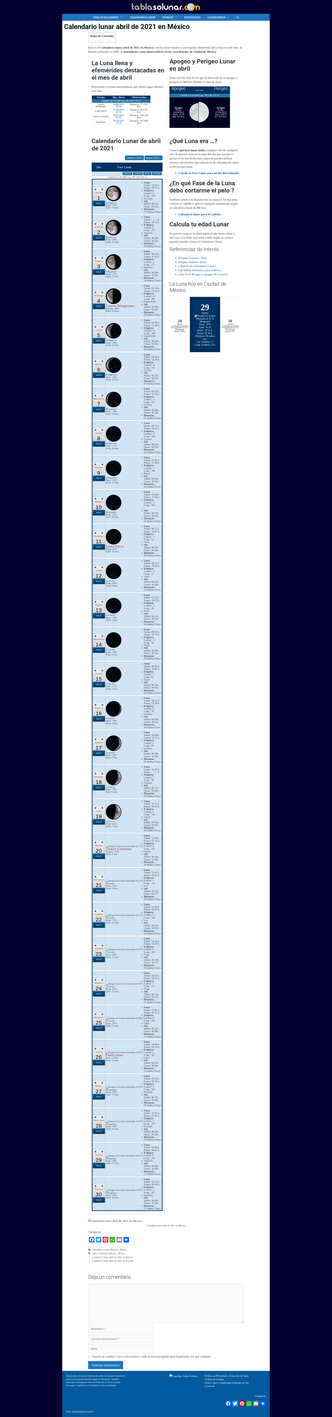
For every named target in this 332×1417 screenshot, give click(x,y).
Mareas (167, 17)
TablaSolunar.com (81, 1411)
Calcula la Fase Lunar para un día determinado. (208, 173)
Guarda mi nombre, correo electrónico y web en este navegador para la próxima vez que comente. (151, 1356)
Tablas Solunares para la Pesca (202, 270)
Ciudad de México (107, 1253)
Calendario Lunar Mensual (105, 1249)
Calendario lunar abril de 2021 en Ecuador (113, 1260)
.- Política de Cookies (213, 1379)
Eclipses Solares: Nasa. (192, 262)
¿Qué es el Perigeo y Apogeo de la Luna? (203, 274)
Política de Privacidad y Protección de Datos (227, 1376)
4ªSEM (156, 173)
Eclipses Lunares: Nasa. (192, 258)
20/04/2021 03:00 (118, 116)
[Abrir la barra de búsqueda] (238, 17)
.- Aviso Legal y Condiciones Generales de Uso (226, 1383)
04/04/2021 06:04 (118, 105)
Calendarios (216, 17)
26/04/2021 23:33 (118, 122)
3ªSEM (137, 173)
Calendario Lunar (142, 17)
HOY (147, 173)
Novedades (192, 17)
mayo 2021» (153, 157)
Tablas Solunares (105, 17)
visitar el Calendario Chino (205, 241)
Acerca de (209, 1386)
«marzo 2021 (134, 157)
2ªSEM (127, 173)
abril (94, 1253)
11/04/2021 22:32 (118, 111)
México (123, 1249)
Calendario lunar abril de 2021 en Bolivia (112, 1257)
